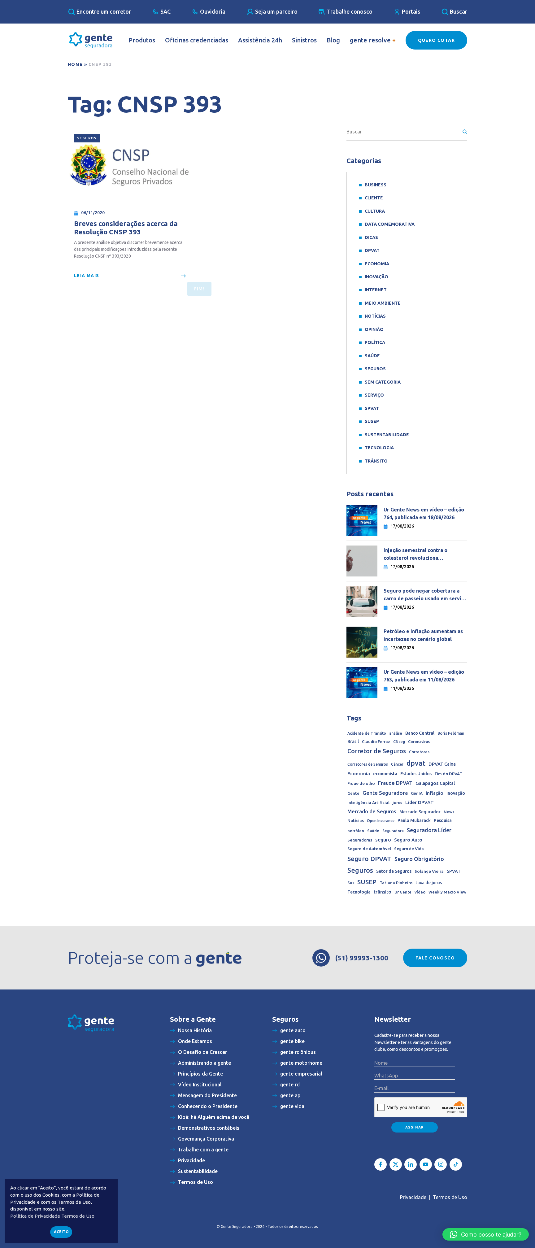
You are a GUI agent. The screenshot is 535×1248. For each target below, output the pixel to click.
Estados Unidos (416, 773)
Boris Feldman (450, 733)
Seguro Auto (408, 839)
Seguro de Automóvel (369, 848)
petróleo (355, 831)
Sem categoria (383, 382)
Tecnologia (379, 447)
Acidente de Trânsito (366, 733)
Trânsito (376, 461)
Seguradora (393, 831)
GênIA (417, 793)
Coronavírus (419, 742)
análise (395, 733)
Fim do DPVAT (448, 773)
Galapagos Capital (435, 783)
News (449, 812)
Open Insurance (380, 821)
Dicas (371, 237)
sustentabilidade (387, 434)
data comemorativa (390, 224)
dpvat (416, 763)
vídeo (420, 892)
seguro (383, 839)
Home (75, 64)
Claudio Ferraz (376, 741)
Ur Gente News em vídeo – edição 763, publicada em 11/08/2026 (424, 675)
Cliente (374, 197)
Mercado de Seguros (371, 811)
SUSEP (372, 421)
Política (375, 342)
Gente (353, 793)
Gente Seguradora (385, 793)
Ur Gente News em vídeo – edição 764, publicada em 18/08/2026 (424, 513)
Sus (350, 883)
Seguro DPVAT (369, 858)
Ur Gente (402, 892)
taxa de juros (428, 882)
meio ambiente (383, 303)
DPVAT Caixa (442, 764)
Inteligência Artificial (368, 802)
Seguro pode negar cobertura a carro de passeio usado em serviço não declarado (425, 595)
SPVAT (372, 408)
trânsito (382, 891)
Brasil (353, 741)
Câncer (397, 764)
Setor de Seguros (393, 871)
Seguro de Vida (409, 848)
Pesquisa (443, 820)
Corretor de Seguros (376, 751)
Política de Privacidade (35, 1216)
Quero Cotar (436, 40)
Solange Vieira (429, 871)
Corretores (419, 752)
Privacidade (413, 1197)
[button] (485, 1234)
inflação (434, 793)
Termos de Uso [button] (77, 1216)
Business (375, 184)
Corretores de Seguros (367, 764)
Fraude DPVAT (395, 783)
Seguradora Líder (429, 830)
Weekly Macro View (447, 892)
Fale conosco (435, 957)
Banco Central (419, 733)
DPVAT (372, 250)
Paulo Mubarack (414, 820)
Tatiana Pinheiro (396, 883)
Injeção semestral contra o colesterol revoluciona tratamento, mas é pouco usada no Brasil (425, 554)
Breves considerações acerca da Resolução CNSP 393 (126, 228)
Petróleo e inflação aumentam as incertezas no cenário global (423, 635)
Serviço (374, 395)
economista (385, 773)
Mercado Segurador (420, 811)
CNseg (399, 742)
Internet (376, 289)
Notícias (375, 316)
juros (397, 802)
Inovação (376, 276)
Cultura (375, 211)
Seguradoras (359, 840)
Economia (377, 263)
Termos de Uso (450, 1197)
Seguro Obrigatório (419, 859)
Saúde (372, 355)
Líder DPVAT (419, 802)
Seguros (87, 138)
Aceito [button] (61, 1232)
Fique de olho (361, 783)
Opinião (374, 329)
